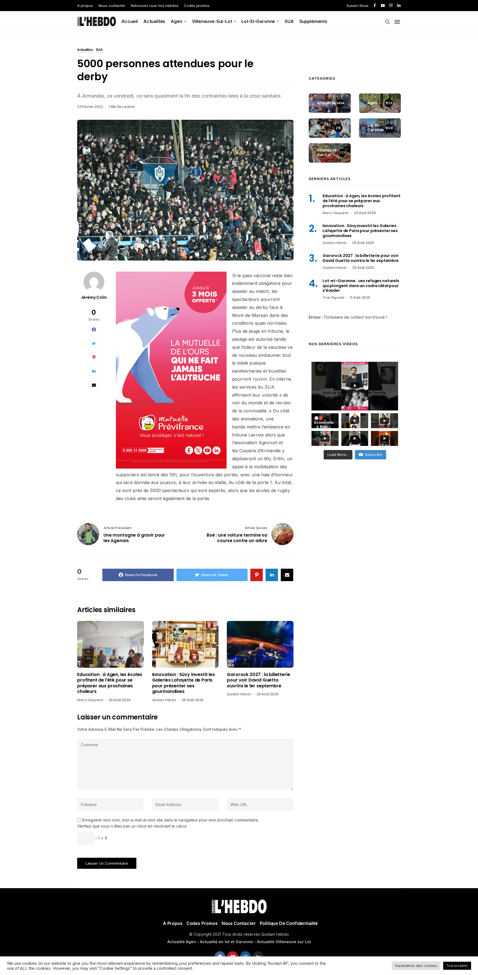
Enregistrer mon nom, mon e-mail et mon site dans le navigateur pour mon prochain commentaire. (170, 820)
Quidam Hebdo (164, 700)
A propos (85, 5)
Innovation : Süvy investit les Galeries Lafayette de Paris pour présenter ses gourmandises (183, 683)
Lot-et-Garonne (258, 21)
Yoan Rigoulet (333, 297)
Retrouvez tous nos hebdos (154, 5)
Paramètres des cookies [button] (416, 965)
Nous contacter (111, 5)
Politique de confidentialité (289, 923)
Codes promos (196, 5)
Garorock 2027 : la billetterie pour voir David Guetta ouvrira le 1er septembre (258, 680)
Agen (176, 21)
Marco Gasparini (90, 700)
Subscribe (373, 454)
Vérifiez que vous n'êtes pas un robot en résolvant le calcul (131, 826)
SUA (289, 21)
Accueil (129, 21)
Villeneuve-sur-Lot (212, 21)
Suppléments (313, 21)
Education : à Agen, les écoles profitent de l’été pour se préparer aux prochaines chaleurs (109, 683)
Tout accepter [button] (457, 966)
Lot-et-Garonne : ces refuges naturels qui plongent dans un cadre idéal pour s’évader (361, 285)
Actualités (154, 21)
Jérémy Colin (93, 297)
